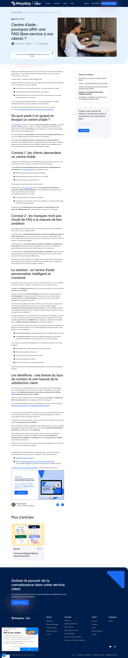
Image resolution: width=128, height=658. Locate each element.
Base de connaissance (71, 624)
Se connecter (95, 3)
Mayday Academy (51, 631)
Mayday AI (49, 621)
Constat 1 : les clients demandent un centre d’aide (93, 83)
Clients (111, 621)
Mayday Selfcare (51, 628)
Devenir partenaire (97, 631)
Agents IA (67, 620)
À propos (94, 621)
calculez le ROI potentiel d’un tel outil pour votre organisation (35, 109)
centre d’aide (17, 125)
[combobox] (6, 656)
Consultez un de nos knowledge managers (23, 468)
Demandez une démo (109, 3)
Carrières (94, 624)
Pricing (48, 634)
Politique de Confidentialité (84, 655)
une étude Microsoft (28, 169)
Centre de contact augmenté (73, 637)
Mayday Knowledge (52, 624)
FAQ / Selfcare (69, 627)
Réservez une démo (20, 602)
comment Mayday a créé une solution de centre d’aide (38, 461)
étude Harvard (28, 187)
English (4, 656)
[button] (48, 3)
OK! (29, 649)
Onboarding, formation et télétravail (75, 640)
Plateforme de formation (72, 630)
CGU (73, 655)
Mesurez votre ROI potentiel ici (25, 458)
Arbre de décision (70, 633)
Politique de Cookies (98, 655)
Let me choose (11, 649)
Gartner (13, 392)
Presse (94, 628)
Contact (94, 634)
